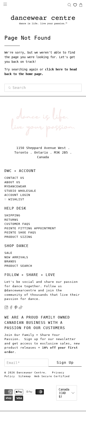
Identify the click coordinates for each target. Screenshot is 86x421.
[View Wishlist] (75, 5)
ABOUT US (12, 182)
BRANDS (10, 261)
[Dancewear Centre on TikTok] (20, 308)
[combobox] (43, 88)
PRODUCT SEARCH (18, 265)
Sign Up (65, 362)
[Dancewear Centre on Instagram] (6, 308)
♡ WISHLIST (14, 199)
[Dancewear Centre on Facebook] (11, 308)
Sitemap (25, 376)
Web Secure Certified (52, 376)
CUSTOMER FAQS (17, 224)
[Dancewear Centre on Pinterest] (16, 308)
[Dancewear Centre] (43, 20)
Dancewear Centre (31, 372)
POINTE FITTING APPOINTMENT (30, 228)
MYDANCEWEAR (15, 186)
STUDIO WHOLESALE (20, 190)
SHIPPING (12, 215)
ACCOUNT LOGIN (17, 195)
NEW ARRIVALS (16, 257)
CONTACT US (14, 177)
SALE (8, 252)
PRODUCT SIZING (18, 236)
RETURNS (11, 219)
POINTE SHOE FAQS (20, 232)
